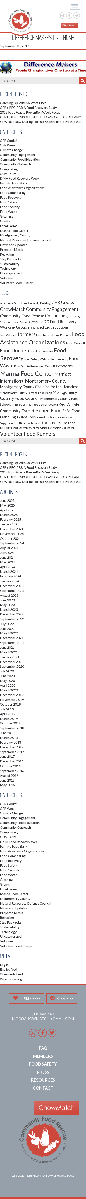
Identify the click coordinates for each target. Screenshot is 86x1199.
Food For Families (40, 351)
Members (43, 1055)
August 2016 (9, 775)
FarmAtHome (8, 335)
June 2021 (7, 647)
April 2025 (7, 510)
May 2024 (7, 562)
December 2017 (11, 747)
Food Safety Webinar (37, 359)
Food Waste (8, 211)
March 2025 (9, 514)
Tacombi (35, 423)
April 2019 (7, 714)
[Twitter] (76, 15)
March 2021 (9, 652)
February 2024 (10, 576)
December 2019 (11, 695)
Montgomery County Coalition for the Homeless (39, 386)
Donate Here (29, 998)
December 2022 (11, 614)
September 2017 (12, 752)
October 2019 (10, 704)
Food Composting (13, 193)
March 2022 (9, 633)
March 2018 (9, 737)
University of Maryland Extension (40, 427)
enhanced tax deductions (48, 327)
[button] (75, 6)
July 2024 (7, 552)
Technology (8, 268)
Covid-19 (36, 322)
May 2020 (7, 681)
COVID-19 (8, 173)
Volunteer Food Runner (16, 283)
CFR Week (7, 145)
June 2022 (7, 628)
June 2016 (7, 780)
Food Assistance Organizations (22, 188)
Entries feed (8, 969)
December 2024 (11, 529)
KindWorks (63, 365)
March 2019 (9, 719)
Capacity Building (39, 303)
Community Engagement (17, 155)
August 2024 (9, 548)
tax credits (51, 422)
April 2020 (7, 685)
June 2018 (7, 733)
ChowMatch (12, 309)
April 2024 (7, 567)
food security (59, 359)
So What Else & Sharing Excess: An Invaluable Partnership (40, 122)
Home (65, 37)
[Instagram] (62, 15)
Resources (43, 1079)
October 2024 (10, 538)
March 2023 (9, 609)
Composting (9, 169)
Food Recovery (11, 197)
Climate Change (11, 150)
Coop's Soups (19, 322)
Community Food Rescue (22, 315)
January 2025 (9, 524)
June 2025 (7, 500)
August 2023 (9, 595)
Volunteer (7, 278)
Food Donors (13, 350)
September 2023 (12, 590)
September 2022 (12, 619)
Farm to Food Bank (13, 183)
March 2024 (9, 571)
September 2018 (12, 728)
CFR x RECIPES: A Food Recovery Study (28, 107)
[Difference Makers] (43, 67)
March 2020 (9, 690)
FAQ (43, 1047)
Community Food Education (20, 159)
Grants (5, 221)
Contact (43, 1087)
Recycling (7, 254)
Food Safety (8, 202)
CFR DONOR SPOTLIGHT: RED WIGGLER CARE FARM (41, 117)
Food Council (75, 343)
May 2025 (7, 505)
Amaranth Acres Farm (14, 303)
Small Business (22, 423)
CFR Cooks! (8, 140)
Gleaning (6, 216)
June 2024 (7, 557)
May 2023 (7, 605)
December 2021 (11, 638)
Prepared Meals (11, 249)
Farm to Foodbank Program (53, 335)
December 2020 (11, 662)
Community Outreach (15, 164)
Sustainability (9, 264)
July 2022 (7, 624)
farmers (26, 334)
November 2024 (12, 534)
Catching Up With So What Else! (23, 103)
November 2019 (12, 699)
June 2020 (7, 676)
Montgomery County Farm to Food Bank (26, 392)
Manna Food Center (14, 230)
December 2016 (11, 761)
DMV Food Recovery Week (19, 178)
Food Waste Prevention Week (33, 366)
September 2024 (12, 543)
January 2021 (9, 657)
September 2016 (12, 771)
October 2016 (10, 766)
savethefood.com (51, 417)
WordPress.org (11, 979)
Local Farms (8, 226)
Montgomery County (15, 235)
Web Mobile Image (62, 1175)
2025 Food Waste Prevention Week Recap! (30, 112)
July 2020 (7, 671)
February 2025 (10, 519)
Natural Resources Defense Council (25, 240)
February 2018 (10, 742)
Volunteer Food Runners (28, 434)
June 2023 (7, 600)
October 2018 (10, 723)
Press (43, 1071)
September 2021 (12, 643)
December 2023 (11, 586)
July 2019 (7, 709)
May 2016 (7, 785)
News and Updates (13, 245)
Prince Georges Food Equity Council (35, 404)
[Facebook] (69, 15)
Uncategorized (11, 273)
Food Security (10, 207)
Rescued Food (46, 410)
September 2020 (12, 666)
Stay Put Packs (10, 259)
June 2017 (7, 756)
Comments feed (11, 974)
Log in (4, 965)
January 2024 (9, 581)
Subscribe (65, 998)
